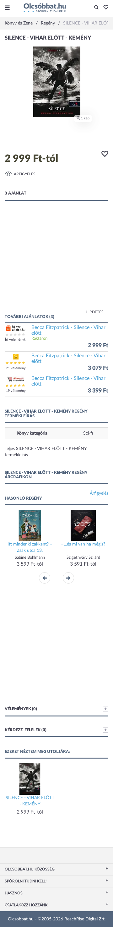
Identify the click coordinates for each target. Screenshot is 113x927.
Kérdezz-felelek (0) (25, 730)
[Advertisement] (56, 264)
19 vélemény (16, 390)
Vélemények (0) (21, 709)
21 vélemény (16, 368)
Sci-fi (88, 433)
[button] (104, 8)
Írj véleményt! (15, 339)
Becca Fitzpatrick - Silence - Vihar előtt (68, 330)
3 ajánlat (15, 193)
